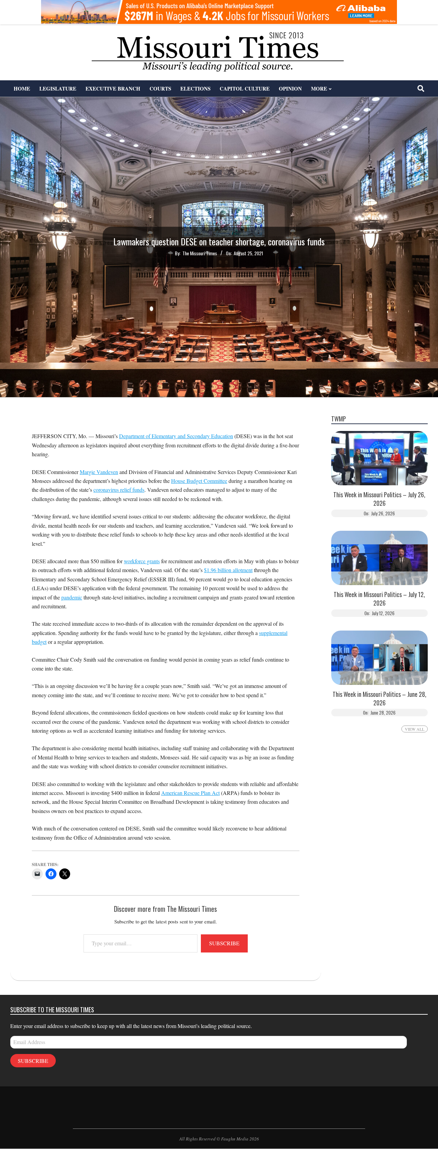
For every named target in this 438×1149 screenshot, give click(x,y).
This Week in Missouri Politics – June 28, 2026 (379, 698)
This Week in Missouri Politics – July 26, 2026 (379, 499)
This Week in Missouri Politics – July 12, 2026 (379, 598)
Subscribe (224, 943)
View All (414, 729)
